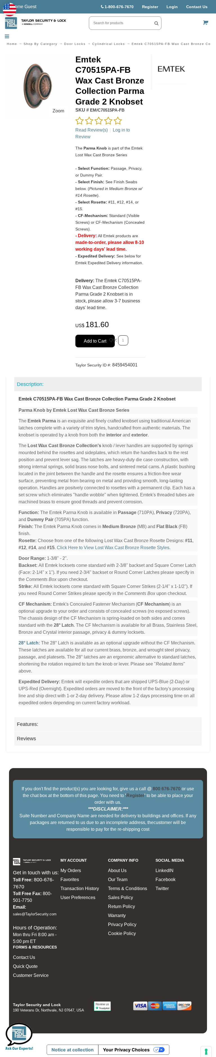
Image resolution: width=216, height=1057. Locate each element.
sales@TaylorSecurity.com (35, 914)
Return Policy (121, 906)
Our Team (117, 879)
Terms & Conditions (127, 888)
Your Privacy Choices (126, 1050)
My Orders (70, 870)
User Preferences (77, 897)
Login (172, 6)
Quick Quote (25, 966)
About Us (117, 870)
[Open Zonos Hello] (9, 9)
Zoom (58, 110)
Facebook (166, 879)
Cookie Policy (122, 933)
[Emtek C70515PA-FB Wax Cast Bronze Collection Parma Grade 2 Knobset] (38, 57)
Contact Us (197, 6)
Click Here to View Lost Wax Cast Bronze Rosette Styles (113, 547)
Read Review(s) (91, 130)
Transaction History (79, 888)
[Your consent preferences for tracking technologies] (206, 1051)
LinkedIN (165, 870)
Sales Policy (120, 897)
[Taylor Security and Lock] (35, 23)
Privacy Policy (122, 924)
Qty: (113, 340)
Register (150, 6)
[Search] (156, 23)
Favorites (69, 879)
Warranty (117, 915)
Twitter (162, 888)
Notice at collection (72, 1050)
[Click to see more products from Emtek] (171, 69)
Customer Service (31, 975)
